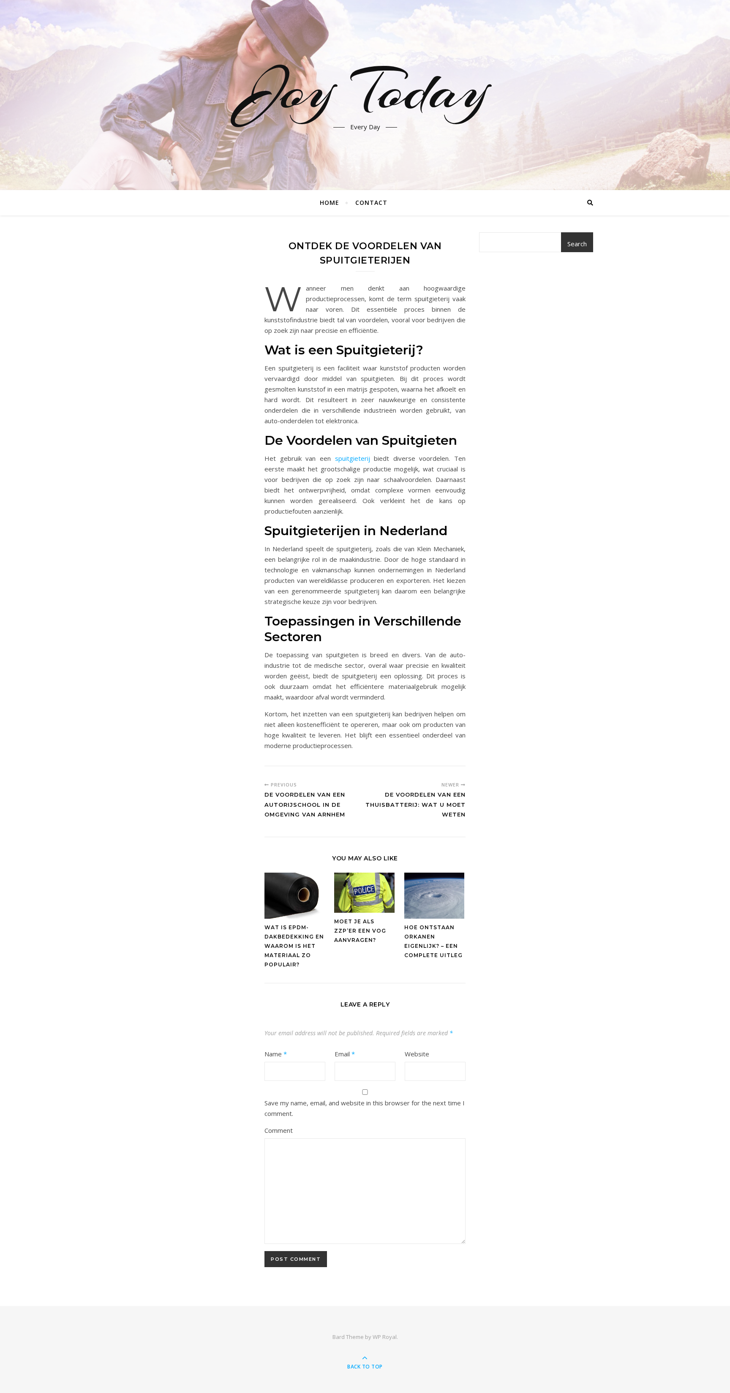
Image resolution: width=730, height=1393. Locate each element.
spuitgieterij (352, 458)
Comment (278, 1130)
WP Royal (385, 1337)
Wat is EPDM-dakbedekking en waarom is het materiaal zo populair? (294, 946)
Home (329, 203)
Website (417, 1054)
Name (275, 1054)
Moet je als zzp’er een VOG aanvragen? (360, 930)
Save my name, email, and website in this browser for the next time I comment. (364, 1108)
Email (345, 1054)
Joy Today (365, 90)
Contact (371, 203)
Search (577, 243)
